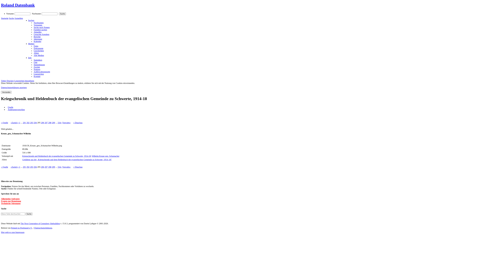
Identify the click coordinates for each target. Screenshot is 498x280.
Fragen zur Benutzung (11, 201)
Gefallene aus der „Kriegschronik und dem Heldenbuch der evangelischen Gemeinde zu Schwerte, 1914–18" (67, 160)
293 (31, 123)
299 (53, 123)
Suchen (31, 20)
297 (46, 123)
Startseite (4, 18)
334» (60, 123)
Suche (11, 18)
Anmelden (18, 18)
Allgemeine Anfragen (10, 199)
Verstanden (6, 92)
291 (24, 123)
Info (30, 58)
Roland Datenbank (18, 5)
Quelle (10, 107)
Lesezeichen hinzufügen (24, 81)
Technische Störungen (10, 203)
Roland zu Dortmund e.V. (21, 228)
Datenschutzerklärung (43, 228)
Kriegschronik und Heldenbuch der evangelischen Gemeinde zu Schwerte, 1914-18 (56, 156)
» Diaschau (77, 123)
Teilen (3, 81)
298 (49, 123)
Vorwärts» (66, 123)
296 (42, 123)
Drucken (10, 81)
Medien (31, 44)
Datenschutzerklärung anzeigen (14, 87)
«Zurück (14, 123)
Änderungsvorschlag (16, 109)
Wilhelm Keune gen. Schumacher (105, 156)
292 (28, 123)
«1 (19, 123)
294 (35, 123)
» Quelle (4, 123)
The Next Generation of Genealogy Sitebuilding (40, 223)
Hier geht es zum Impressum (12, 232)
